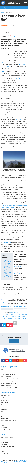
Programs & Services (6, 440)
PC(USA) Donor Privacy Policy (8, 461)
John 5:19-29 (7, 272)
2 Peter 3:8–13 (19, 119)
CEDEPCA (3, 71)
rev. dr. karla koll (12, 318)
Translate (14, 36)
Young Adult (4, 427)
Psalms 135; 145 (7, 261)
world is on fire (12, 320)
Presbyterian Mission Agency (8, 381)
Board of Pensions (5, 372)
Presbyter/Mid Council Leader (8, 420)
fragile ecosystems (16, 316)
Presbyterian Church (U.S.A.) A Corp (10, 387)
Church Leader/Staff (6, 402)
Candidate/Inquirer (5, 398)
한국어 (2, 451)
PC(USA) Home (4, 369)
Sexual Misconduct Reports (7, 446)
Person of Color (5, 418)
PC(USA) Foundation (6, 376)
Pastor (2, 416)
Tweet (4, 324)
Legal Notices (4, 462)
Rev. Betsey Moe (7, 242)
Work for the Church (6, 444)
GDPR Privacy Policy (21, 461)
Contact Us (14, 341)
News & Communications (7, 437)
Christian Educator (5, 400)
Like (2, 324)
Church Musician (5, 407)
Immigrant (3, 414)
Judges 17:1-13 (7, 264)
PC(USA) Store (4, 442)
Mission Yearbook (4, 25)
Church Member (5, 404)
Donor (2, 411)
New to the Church (5, 395)
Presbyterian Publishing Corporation (10, 383)
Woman (3, 425)
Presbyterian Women (6, 385)
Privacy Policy (23, 460)
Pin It (7, 324)
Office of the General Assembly (8, 374)
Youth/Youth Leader (6, 430)
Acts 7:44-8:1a (7, 268)
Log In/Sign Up (4, 453)
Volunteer (3, 423)
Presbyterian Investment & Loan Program (11, 378)
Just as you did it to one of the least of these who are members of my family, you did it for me (14, 205)
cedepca (8, 314)
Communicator (4, 409)
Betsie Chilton (17, 266)
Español (3, 449)
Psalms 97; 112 (7, 276)
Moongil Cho (17, 273)
